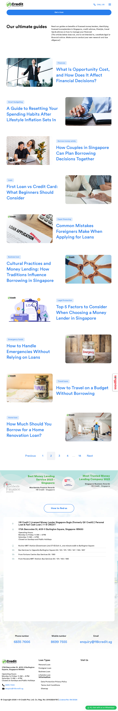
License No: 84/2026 (68, 700)
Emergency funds (15, 339)
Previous (30, 456)
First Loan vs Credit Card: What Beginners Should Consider (32, 192)
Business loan (13, 257)
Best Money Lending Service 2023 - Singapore (41, 479)
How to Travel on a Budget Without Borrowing (82, 391)
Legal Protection (65, 300)
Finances (61, 63)
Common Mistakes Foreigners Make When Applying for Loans (79, 231)
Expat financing (64, 219)
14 (79, 456)
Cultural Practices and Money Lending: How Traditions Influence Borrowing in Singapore (30, 272)
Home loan (12, 418)
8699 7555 (59, 642)
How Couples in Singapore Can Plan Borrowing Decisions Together (82, 153)
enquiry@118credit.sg (96, 642)
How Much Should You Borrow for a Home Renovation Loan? (29, 430)
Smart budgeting (15, 102)
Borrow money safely (67, 141)
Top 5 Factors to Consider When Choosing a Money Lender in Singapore (81, 312)
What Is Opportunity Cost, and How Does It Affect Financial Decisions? (83, 75)
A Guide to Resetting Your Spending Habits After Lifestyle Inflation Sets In (32, 114)
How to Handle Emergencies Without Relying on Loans (28, 351)
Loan (10, 180)
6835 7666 (22, 642)
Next (90, 456)
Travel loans (63, 381)
